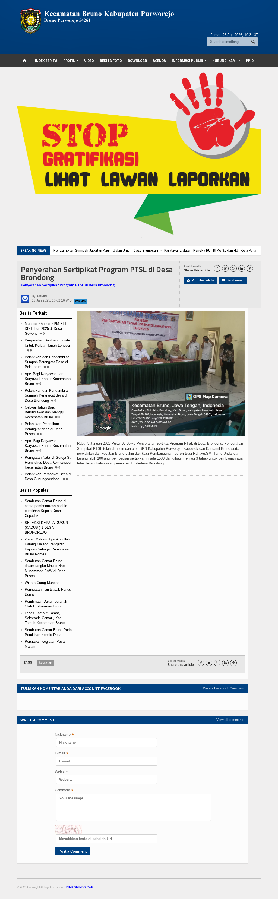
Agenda (159, 60)
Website (61, 772)
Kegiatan (80, 301)
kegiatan (45, 662)
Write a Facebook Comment (223, 688)
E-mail (61, 753)
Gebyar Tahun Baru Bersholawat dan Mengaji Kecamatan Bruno (44, 412)
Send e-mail (233, 280)
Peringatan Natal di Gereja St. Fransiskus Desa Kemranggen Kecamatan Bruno (48, 462)
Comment (64, 790)
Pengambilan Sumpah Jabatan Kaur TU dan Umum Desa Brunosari (105, 250)
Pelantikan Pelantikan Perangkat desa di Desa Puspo (43, 429)
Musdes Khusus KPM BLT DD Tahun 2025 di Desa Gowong (46, 328)
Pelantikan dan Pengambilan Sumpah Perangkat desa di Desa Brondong (47, 395)
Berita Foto (111, 60)
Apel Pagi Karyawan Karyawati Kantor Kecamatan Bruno (48, 445)
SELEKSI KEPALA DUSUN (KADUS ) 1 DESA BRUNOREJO (46, 527)
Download (137, 60)
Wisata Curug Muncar (42, 583)
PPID (250, 60)
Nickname (64, 734)
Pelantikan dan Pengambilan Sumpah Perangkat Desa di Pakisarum (47, 362)
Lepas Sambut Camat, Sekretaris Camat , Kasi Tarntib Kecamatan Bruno (45, 618)
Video (89, 60)
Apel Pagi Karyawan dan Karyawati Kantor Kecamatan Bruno (48, 379)
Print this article (200, 280)
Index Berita (46, 60)
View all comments (230, 720)
